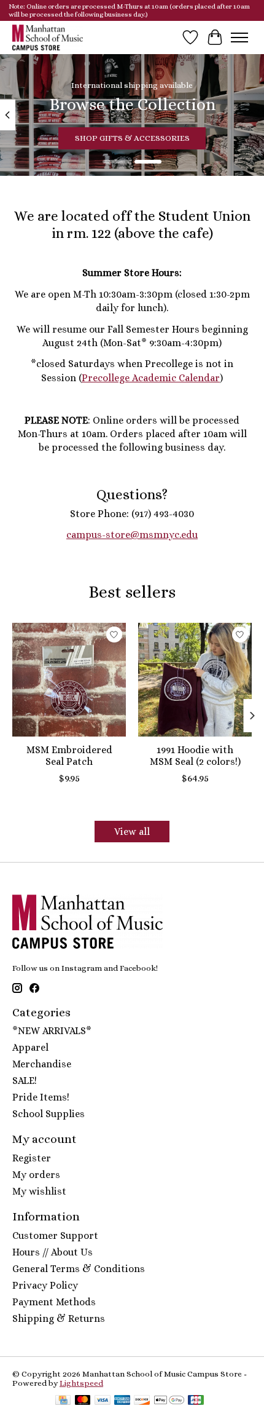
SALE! (24, 1080)
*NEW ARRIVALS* (51, 1031)
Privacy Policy (45, 1285)
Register (31, 1158)
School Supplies (48, 1114)
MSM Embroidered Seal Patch (69, 755)
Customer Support (55, 1235)
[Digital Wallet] (169, 1401)
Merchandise (41, 1064)
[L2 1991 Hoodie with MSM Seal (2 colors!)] (195, 680)
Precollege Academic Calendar (151, 378)
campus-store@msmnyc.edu (132, 534)
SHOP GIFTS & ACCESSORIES (132, 138)
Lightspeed (81, 1383)
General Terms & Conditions (78, 1269)
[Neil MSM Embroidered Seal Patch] (69, 680)
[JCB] (196, 1401)
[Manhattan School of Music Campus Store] (47, 37)
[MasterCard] (83, 1401)
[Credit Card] (63, 1401)
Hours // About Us (52, 1252)
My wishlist (39, 1191)
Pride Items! (40, 1097)
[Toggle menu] (239, 37)
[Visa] (103, 1401)
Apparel (30, 1047)
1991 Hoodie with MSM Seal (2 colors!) (195, 755)
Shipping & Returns (58, 1318)
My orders (36, 1174)
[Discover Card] (142, 1401)
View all (132, 831)
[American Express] (122, 1401)
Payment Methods (54, 1302)
